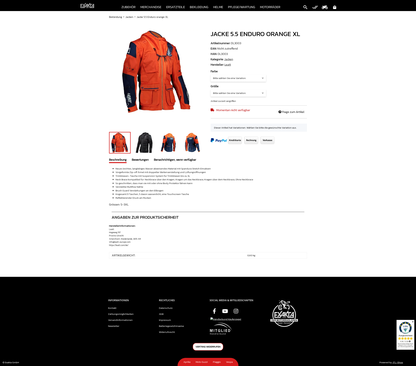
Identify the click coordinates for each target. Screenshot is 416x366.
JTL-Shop (397, 362)
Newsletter (113, 326)
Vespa (229, 362)
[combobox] (238, 78)
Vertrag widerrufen (208, 346)
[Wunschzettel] (315, 7)
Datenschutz (166, 308)
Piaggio (217, 362)
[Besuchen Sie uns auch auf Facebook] (214, 311)
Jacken (228, 59)
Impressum (165, 320)
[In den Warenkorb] (111, 27)
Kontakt (112, 308)
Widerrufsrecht (167, 332)
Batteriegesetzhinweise (171, 326)
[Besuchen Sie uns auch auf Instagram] (236, 311)
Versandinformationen (120, 320)
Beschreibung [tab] (118, 159)
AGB (161, 314)
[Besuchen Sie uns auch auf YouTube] (225, 311)
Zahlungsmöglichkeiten (121, 314)
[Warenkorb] (334, 7)
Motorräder (270, 7)
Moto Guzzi (202, 362)
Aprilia (186, 362)
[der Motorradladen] (87, 6)
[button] (305, 7)
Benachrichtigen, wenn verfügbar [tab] (175, 159)
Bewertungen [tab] (140, 159)
